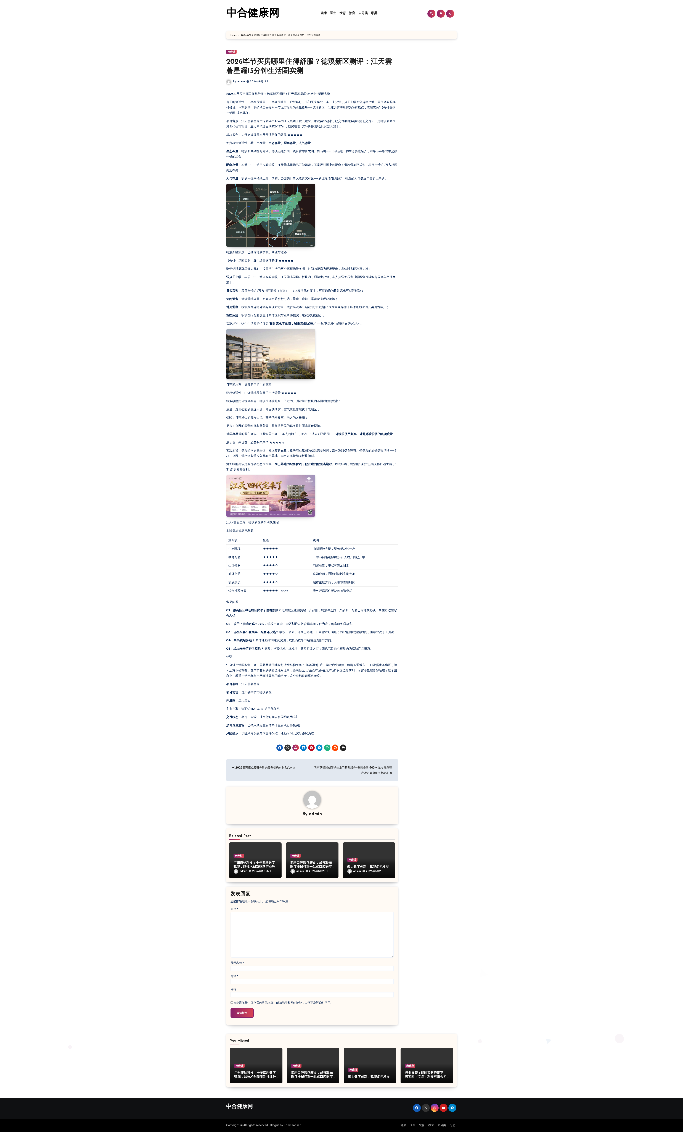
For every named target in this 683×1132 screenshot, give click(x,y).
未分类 (363, 13)
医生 (333, 13)
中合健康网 (253, 13)
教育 (352, 13)
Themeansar (292, 1125)
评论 (234, 909)
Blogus (274, 1125)
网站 (233, 989)
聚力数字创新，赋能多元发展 (368, 867)
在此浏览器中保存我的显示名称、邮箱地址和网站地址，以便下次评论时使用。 (283, 1002)
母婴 (374, 13)
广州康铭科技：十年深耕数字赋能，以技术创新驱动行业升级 (254, 866)
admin (241, 81)
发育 (342, 13)
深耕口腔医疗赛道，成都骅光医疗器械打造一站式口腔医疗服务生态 (311, 866)
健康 (324, 13)
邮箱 (234, 976)
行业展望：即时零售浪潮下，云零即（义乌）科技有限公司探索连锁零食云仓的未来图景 (426, 1076)
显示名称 (237, 963)
